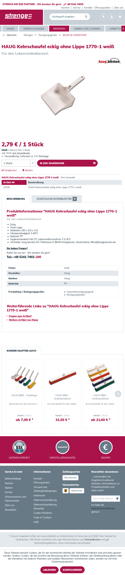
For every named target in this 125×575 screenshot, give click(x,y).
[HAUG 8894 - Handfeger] (24, 377)
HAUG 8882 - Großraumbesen (100, 397)
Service (77, 7)
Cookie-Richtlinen (43, 512)
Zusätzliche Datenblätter (56, 198)
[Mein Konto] (112, 17)
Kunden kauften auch (21, 350)
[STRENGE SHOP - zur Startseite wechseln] (18, 17)
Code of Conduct (42, 517)
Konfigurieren (72, 569)
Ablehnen (49, 569)
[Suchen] (86, 16)
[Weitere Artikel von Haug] (109, 63)
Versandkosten (92, 539)
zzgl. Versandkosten (21, 153)
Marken (9, 487)
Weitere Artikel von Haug (23, 319)
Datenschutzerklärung (45, 500)
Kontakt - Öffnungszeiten (97, 7)
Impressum (39, 495)
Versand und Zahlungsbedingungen (45, 489)
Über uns (118, 7)
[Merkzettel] (103, 17)
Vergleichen (10, 170)
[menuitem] (65, 7)
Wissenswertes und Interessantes (15, 498)
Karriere (65, 7)
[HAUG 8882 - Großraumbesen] (100, 377)
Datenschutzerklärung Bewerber (45, 506)
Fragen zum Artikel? (20, 316)
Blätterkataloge (13, 478)
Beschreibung (16, 198)
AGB (36, 522)
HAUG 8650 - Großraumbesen (62, 397)
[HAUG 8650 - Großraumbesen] (62, 377)
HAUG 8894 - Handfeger (24, 395)
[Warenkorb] (120, 17)
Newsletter (10, 509)
